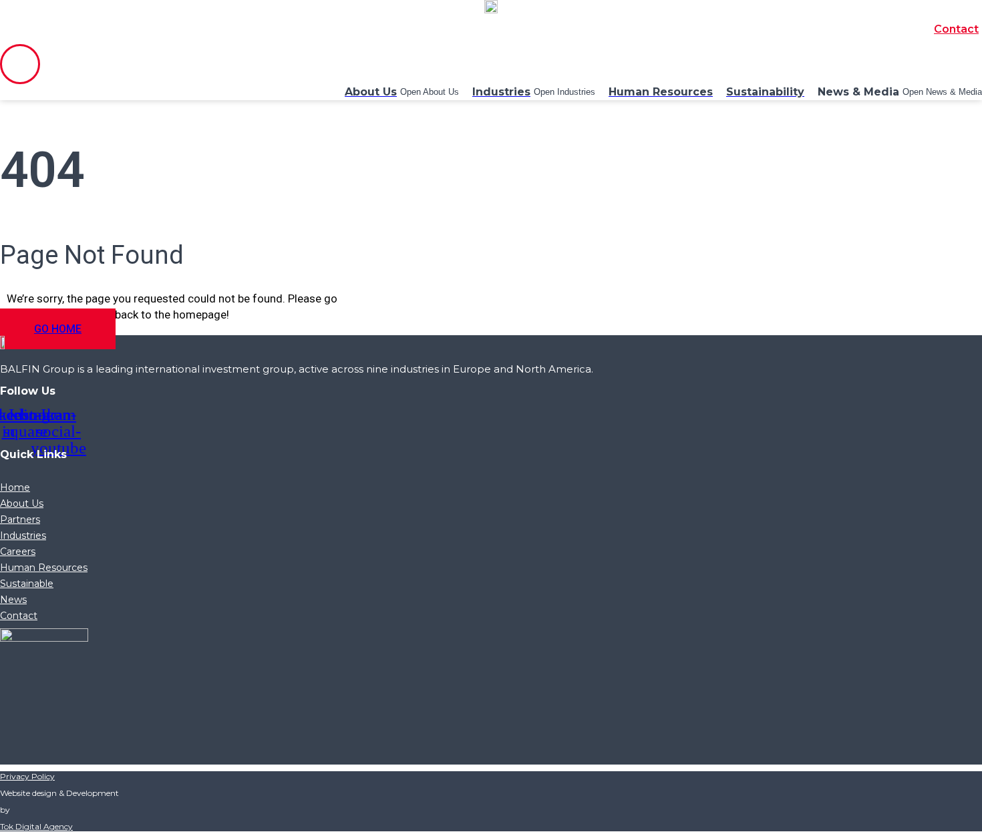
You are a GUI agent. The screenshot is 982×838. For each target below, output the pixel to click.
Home (15, 487)
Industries (23, 536)
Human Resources (44, 568)
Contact (956, 29)
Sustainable (26, 584)
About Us (21, 503)
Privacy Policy (27, 776)
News (13, 600)
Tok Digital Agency (36, 826)
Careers (17, 552)
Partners (20, 519)
